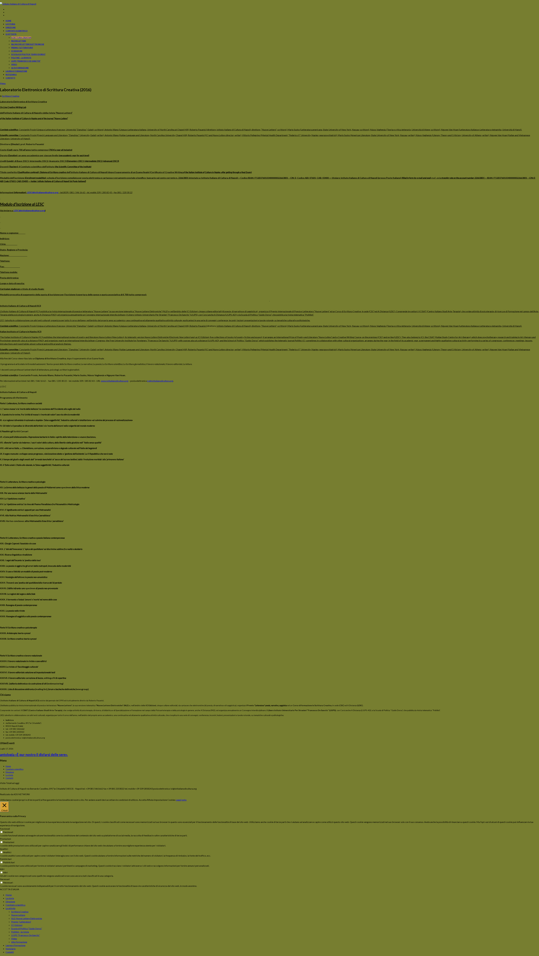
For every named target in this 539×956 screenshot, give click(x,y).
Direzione (11, 27)
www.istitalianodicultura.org (114, 380)
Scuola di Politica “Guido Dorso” (28, 54)
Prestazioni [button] (5, 838)
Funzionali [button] (5, 828)
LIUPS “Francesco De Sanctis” (26, 61)
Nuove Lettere (18, 41)
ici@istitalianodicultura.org (160, 380)
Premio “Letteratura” (22, 48)
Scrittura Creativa (21, 37)
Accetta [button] (143, 799)
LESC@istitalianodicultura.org (42, 192)
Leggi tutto (181, 799)
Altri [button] (2, 869)
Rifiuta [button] (150, 799)
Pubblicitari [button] (6, 859)
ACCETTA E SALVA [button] (9, 889)
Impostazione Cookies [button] (164, 799)
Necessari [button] (5, 879)
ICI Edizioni (16, 51)
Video (14, 64)
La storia (10, 24)
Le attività (11, 34)
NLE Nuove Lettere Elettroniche (27, 44)
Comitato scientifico (17, 31)
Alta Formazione (20, 68)
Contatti (10, 78)
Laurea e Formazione (16, 71)
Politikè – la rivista (21, 58)
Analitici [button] (4, 849)
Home (8, 21)
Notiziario (11, 74)
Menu (3, 83)
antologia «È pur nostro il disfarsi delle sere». (34, 755)
